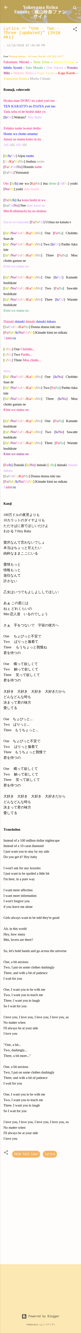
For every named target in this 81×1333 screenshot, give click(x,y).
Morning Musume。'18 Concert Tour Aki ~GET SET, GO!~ (36, 56)
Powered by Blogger (43, 1316)
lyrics (50, 1154)
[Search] (75, 8)
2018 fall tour (26, 1154)
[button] (75, 30)
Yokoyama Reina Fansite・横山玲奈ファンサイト (40, 11)
